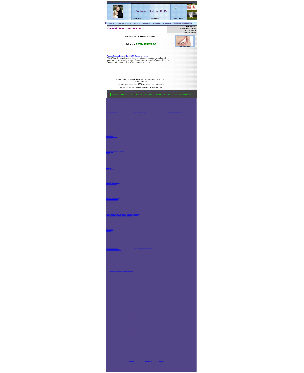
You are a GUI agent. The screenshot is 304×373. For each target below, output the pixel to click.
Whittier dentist (152, 295)
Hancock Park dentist (131, 289)
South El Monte (152, 324)
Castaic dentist (110, 279)
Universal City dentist (111, 323)
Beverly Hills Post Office (132, 281)
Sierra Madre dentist (153, 322)
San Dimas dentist (152, 319)
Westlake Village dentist (111, 327)
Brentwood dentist (130, 283)
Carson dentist (131, 320)
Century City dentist (131, 284)
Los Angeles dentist (111, 284)
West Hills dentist (110, 326)
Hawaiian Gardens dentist (154, 284)
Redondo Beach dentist (132, 339)
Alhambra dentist (152, 298)
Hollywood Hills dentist (131, 292)
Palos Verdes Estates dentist (133, 335)
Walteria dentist (131, 344)
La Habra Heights (152, 336)
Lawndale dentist (131, 331)
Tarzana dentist (110, 318)
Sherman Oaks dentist (111, 314)
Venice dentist (130, 311)
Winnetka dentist (110, 328)
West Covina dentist (152, 328)
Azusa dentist (151, 300)
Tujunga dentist (110, 322)
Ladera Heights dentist (131, 296)
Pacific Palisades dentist (131, 303)
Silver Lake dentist (130, 309)
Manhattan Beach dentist (133, 333)
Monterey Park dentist (153, 315)
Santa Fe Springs (152, 293)
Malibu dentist (130, 298)
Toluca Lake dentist (111, 319)
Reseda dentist (110, 312)
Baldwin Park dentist (153, 301)
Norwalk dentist (152, 290)
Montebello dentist (152, 314)
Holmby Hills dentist (131, 293)
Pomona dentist (152, 317)
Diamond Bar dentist (153, 305)
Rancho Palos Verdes (132, 337)
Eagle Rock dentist (130, 287)
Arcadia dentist (152, 299)
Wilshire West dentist (131, 317)
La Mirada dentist (152, 285)
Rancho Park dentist (131, 306)
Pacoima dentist (110, 310)
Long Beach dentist (152, 288)
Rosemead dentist (152, 318)
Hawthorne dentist (131, 327)
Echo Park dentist (130, 288)
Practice (112, 23)
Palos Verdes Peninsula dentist (134, 336)
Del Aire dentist (131, 321)
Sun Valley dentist (110, 316)
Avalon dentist (151, 280)
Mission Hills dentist (111, 304)
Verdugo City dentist (111, 325)
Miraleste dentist (131, 334)
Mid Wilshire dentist (131, 301)
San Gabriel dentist (152, 320)
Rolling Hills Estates (132, 341)
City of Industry (152, 302)
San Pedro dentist (131, 342)
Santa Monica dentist (131, 308)
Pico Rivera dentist (152, 292)
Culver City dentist (130, 286)
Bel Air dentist (130, 279)
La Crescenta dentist (111, 303)
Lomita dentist (131, 332)
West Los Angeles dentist (132, 314)
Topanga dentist (110, 320)
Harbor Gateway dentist (133, 326)
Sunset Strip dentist (130, 310)
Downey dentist (152, 283)
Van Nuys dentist (110, 324)
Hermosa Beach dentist (132, 328)
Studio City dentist (110, 315)
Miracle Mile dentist (131, 302)
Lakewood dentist (152, 286)
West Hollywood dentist (131, 312)
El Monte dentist (152, 308)
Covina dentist (151, 304)
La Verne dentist (152, 312)
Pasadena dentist (152, 316)
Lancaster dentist (152, 337)
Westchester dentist (131, 315)
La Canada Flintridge (111, 302)
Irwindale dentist (152, 310)
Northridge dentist (110, 308)
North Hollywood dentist (112, 307)
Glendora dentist (152, 309)
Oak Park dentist (110, 309)
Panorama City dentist (111, 311)
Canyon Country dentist (111, 278)
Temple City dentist (152, 326)
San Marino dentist (152, 321)
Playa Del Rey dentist (131, 305)
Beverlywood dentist (131, 282)
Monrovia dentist (152, 313)
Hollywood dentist (130, 290)
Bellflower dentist (152, 281)
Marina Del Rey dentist (131, 300)
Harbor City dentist (132, 325)
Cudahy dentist (151, 335)
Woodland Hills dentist (111, 329)
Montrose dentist (110, 306)
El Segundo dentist (131, 322)
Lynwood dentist (152, 289)
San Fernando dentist (111, 313)
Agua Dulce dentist (111, 291)
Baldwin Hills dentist (131, 278)
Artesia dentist (151, 279)
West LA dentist (130, 313)
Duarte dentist (151, 306)
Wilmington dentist (132, 345)
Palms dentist (129, 304)
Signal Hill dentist (152, 294)
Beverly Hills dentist (131, 280)
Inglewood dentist (130, 294)
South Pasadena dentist (153, 325)
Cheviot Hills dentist (131, 285)
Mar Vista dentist (130, 299)
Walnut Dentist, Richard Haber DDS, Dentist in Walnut (127, 56)
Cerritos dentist (152, 282)
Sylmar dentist (110, 317)
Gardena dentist (131, 324)
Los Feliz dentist (130, 297)
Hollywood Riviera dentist (133, 329)
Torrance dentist (131, 343)
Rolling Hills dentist (132, 340)
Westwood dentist (130, 316)
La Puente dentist (152, 311)
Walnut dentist (151, 327)
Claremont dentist (152, 303)
